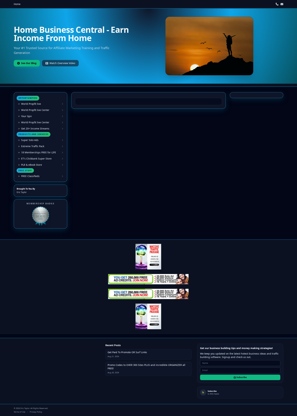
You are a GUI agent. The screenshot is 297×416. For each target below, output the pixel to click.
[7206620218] (277, 4)
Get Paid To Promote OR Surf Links (127, 352)
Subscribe (241, 377)
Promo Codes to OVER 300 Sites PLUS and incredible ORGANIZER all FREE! (146, 366)
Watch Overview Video (62, 63)
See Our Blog (28, 63)
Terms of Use (19, 412)
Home (17, 4)
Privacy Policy (36, 412)
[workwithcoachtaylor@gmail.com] (281, 4)
